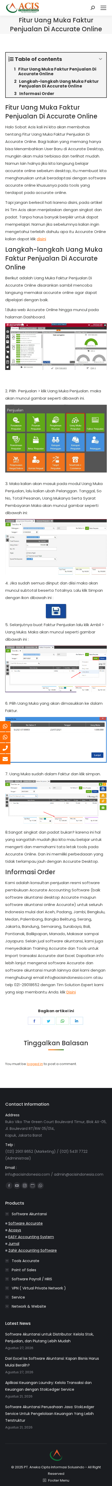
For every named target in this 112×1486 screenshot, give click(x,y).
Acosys (14, 1230)
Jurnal (13, 1243)
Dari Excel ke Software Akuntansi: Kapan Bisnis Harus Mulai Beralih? (52, 1362)
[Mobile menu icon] (103, 7)
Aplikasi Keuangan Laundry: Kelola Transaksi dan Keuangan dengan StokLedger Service (48, 1386)
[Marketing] (9, 726)
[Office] (9, 748)
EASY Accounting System (31, 1236)
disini (41, 239)
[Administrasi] (9, 737)
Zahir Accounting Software (32, 1250)
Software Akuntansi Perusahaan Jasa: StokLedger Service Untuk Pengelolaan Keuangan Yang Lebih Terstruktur (49, 1413)
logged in (35, 1063)
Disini (71, 992)
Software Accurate (25, 1223)
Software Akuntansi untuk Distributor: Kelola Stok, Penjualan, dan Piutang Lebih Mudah (49, 1338)
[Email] (9, 759)
